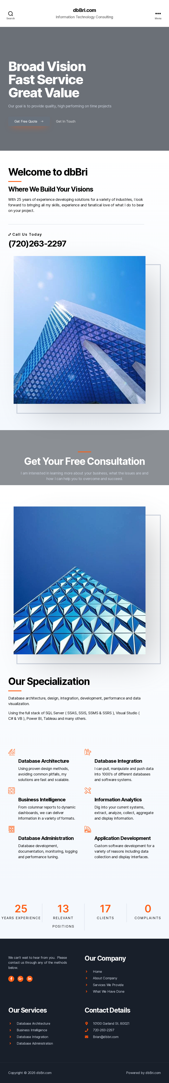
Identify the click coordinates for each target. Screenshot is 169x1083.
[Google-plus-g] (20, 979)
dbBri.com (84, 10)
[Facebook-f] (11, 979)
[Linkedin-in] (30, 979)
